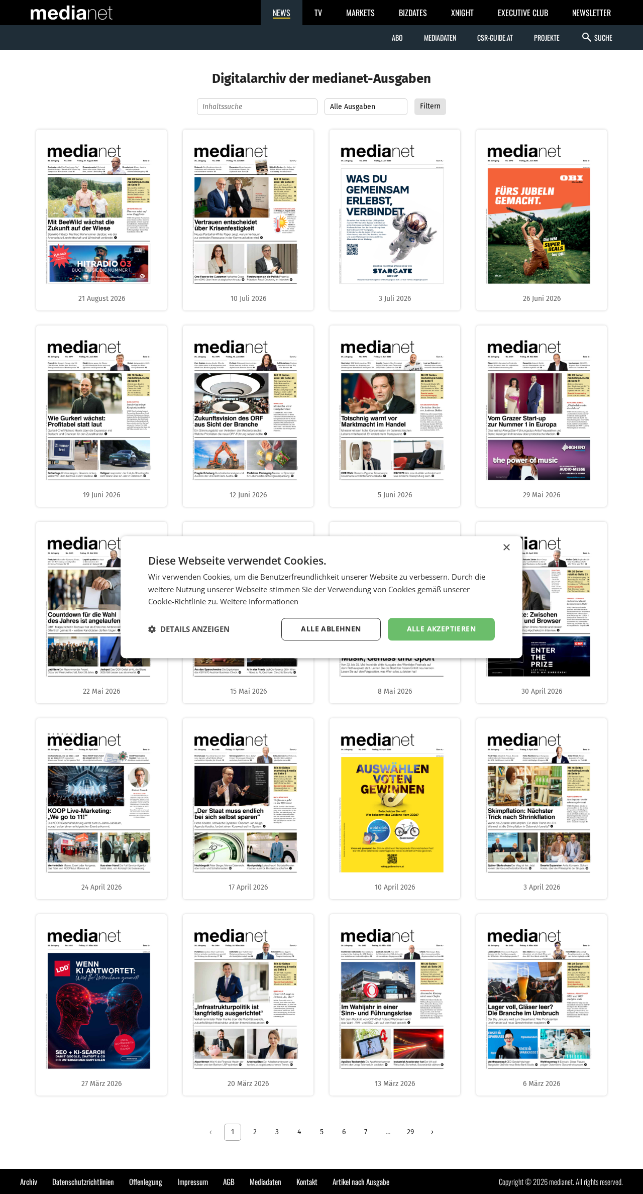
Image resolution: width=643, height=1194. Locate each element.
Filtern (430, 106)
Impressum (192, 1181)
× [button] (506, 548)
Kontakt (306, 1181)
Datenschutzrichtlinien (83, 1181)
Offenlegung (145, 1181)
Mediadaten (440, 37)
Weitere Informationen (259, 602)
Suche (596, 37)
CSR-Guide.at (495, 37)
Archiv (28, 1181)
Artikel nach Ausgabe (361, 1181)
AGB (229, 1181)
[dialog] (321, 597)
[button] (189, 629)
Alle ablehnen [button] (331, 628)
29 (410, 1132)
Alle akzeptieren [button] (441, 628)
